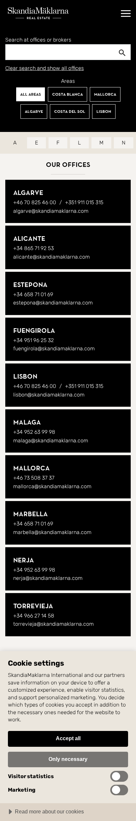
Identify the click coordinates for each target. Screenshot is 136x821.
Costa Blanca (67, 94)
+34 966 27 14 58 (33, 616)
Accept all (68, 738)
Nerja (23, 560)
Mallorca (105, 94)
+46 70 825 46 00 (34, 202)
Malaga (27, 422)
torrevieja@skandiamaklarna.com (53, 624)
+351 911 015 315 (84, 202)
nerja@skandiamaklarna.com (48, 578)
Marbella (30, 514)
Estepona (30, 285)
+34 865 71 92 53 (33, 248)
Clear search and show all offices (44, 68)
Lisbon (103, 111)
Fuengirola (34, 330)
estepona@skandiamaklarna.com (53, 303)
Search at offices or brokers (38, 40)
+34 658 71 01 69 (33, 294)
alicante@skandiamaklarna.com (51, 257)
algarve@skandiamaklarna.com (50, 211)
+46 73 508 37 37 (33, 478)
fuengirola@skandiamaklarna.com (54, 348)
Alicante (29, 238)
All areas (30, 94)
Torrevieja (33, 606)
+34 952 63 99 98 (34, 432)
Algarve (34, 111)
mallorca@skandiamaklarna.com (52, 486)
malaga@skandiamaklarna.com (50, 440)
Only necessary (68, 759)
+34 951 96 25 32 (33, 340)
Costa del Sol (69, 111)
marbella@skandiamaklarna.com (52, 532)
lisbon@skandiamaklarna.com (49, 395)
